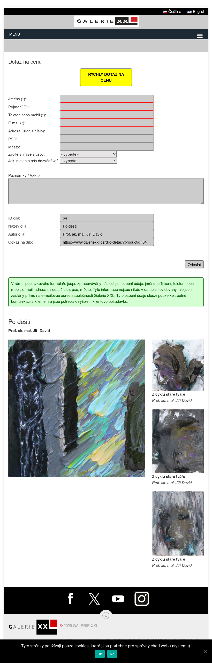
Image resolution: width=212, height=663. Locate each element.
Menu (14, 34)
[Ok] (205, 651)
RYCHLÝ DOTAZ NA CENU (106, 77)
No (112, 654)
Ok (99, 654)
